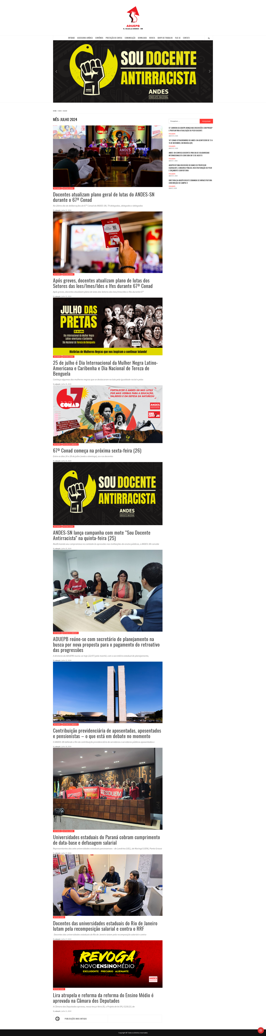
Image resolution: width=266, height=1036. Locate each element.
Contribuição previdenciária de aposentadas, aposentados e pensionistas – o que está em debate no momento (107, 733)
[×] (261, 1030)
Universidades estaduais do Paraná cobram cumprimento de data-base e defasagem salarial (106, 839)
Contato (186, 37)
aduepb (58, 210)
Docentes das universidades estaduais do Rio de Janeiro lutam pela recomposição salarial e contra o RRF (105, 925)
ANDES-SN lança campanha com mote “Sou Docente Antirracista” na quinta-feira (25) (101, 535)
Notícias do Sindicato (70, 444)
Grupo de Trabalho (165, 37)
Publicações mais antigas (76, 1018)
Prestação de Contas (114, 37)
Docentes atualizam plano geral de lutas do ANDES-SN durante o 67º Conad (104, 197)
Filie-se (177, 37)
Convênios (99, 37)
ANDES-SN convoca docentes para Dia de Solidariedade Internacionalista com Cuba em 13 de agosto (189, 154)
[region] (133, 71)
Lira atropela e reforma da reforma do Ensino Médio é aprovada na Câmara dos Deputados (103, 997)
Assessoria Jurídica (85, 37)
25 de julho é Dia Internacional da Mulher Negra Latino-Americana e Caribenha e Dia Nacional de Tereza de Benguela (105, 368)
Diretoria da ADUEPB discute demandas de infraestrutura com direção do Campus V (190, 181)
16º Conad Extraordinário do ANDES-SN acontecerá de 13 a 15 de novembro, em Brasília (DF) (191, 141)
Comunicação (130, 37)
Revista (152, 37)
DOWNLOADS (142, 37)
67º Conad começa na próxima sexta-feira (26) (97, 450)
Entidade (71, 37)
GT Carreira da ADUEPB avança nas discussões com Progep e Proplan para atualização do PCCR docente (190, 129)
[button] (56, 71)
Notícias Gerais (68, 188)
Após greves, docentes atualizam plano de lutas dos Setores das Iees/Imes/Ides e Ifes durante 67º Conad (103, 283)
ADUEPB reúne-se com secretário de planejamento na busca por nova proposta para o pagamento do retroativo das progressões (106, 644)
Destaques (57, 188)
